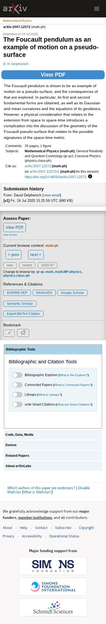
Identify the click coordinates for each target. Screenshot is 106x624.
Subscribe (63, 527)
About (7, 527)
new (10, 265)
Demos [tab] (11, 445)
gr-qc (40, 272)
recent (27, 265)
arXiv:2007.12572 (38, 166)
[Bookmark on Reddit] (23, 333)
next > (35, 254)
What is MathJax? (37, 492)
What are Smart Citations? (74, 404)
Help (23, 527)
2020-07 (47, 265)
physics (75, 272)
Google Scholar (72, 293)
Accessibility (32, 536)
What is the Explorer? (74, 375)
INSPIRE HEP (17, 293)
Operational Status (64, 536)
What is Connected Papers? (72, 384)
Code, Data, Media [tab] (19, 434)
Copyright (86, 527)
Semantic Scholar (20, 304)
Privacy (8, 536)
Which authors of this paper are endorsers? (41, 488)
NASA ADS (44, 293)
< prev (13, 254)
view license (10, 234)
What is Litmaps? (49, 394)
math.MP (61, 272)
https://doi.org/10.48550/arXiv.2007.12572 (55, 177)
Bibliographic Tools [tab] (20, 349)
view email (51, 195)
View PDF (53, 75)
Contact (41, 527)
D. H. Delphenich (16, 64)
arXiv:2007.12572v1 (45, 171)
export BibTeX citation (23, 314)
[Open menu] (97, 9)
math (49, 272)
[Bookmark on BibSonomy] (9, 333)
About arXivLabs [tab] (18, 466)
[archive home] (15, 9)
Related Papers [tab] (17, 455)
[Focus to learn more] (89, 176)
